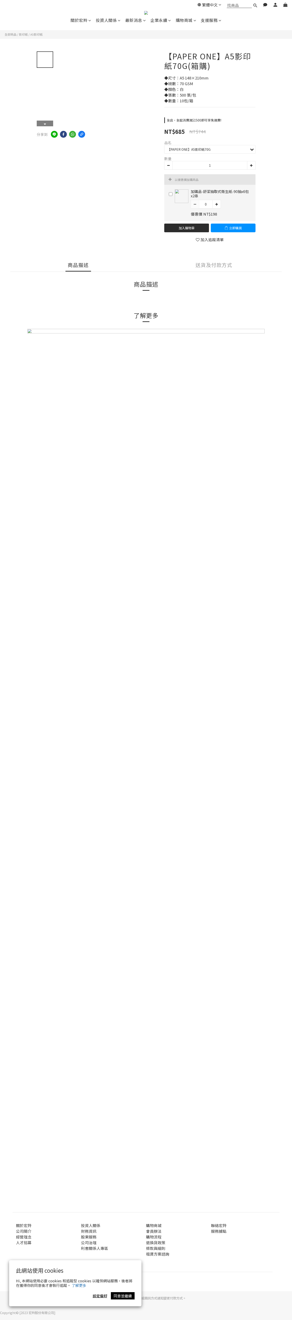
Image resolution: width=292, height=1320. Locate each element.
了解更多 (79, 1285)
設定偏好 (100, 1296)
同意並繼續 (123, 1296)
